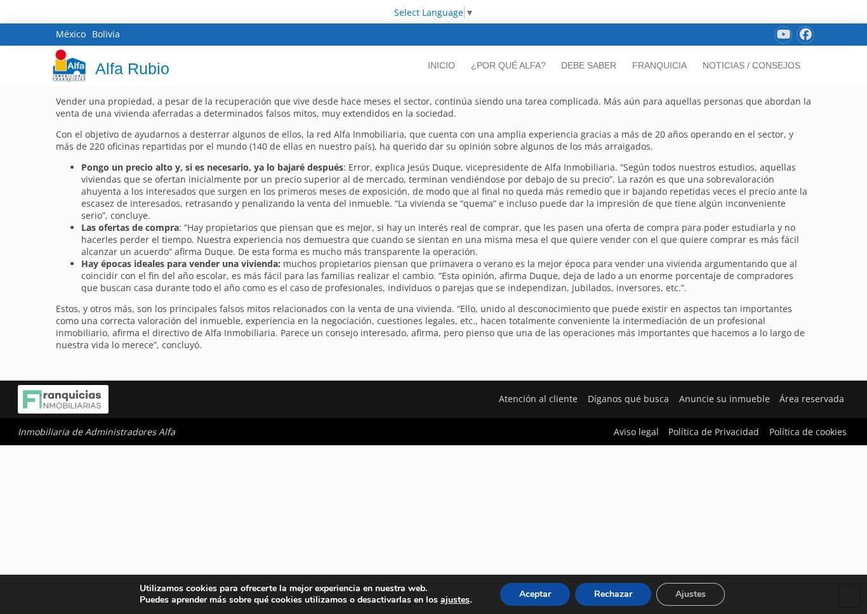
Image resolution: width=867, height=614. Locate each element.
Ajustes (690, 594)
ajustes (455, 600)
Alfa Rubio (132, 68)
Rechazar (613, 594)
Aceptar (535, 594)
